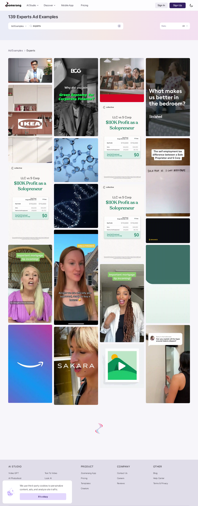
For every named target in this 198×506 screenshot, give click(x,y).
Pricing (84, 5)
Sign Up (177, 5)
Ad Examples (15, 50)
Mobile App (67, 5)
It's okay (43, 496)
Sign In (161, 5)
